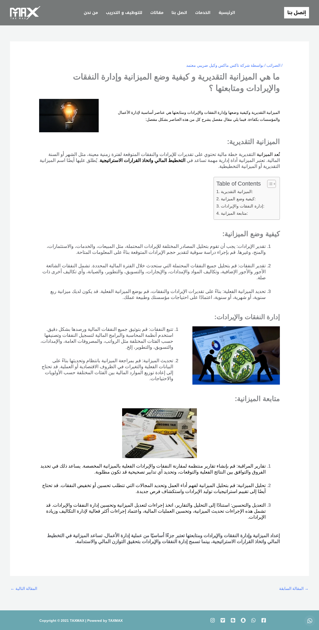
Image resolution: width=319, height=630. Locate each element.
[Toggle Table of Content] (269, 184)
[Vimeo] (223, 620)
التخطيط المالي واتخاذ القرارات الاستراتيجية (142, 160)
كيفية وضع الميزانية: (238, 198)
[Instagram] (212, 620)
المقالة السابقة (294, 588)
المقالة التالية (23, 588)
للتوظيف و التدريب (124, 12)
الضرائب (273, 65)
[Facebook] (263, 620)
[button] (296, 12)
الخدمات (203, 12)
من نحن (91, 12)
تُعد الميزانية (268, 154)
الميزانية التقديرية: (237, 191)
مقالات (156, 12)
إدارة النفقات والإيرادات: (242, 206)
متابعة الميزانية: (234, 213)
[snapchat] (243, 620)
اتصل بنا (179, 12)
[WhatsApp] (253, 620)
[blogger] (233, 620)
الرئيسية (227, 12)
